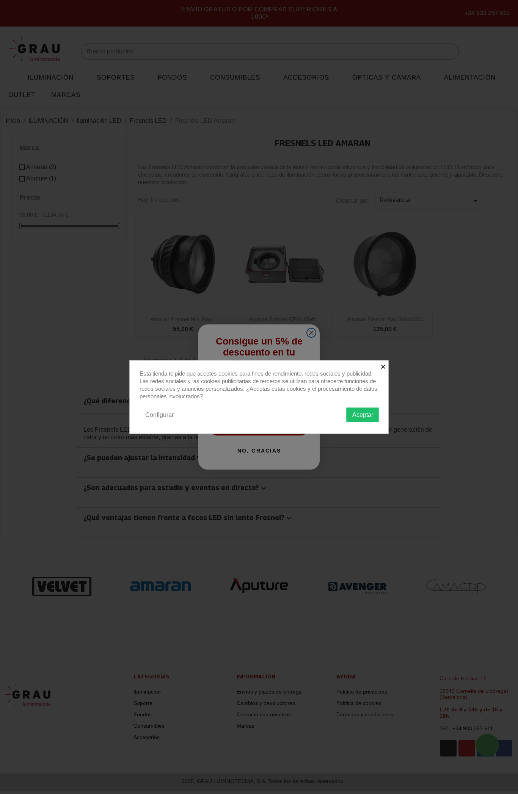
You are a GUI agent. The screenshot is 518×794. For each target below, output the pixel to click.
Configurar (159, 414)
